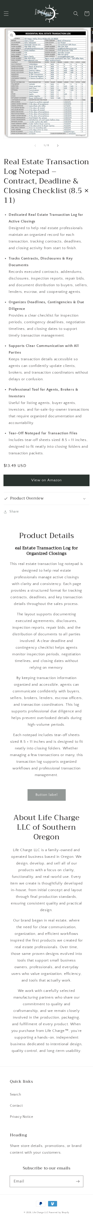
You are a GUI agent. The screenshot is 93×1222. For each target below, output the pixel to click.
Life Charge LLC (40, 1212)
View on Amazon (46, 480)
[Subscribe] (77, 1181)
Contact (16, 1106)
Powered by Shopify (59, 1212)
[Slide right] (57, 145)
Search (15, 1095)
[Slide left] (35, 145)
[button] (6, 13)
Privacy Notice (21, 1117)
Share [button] (14, 512)
